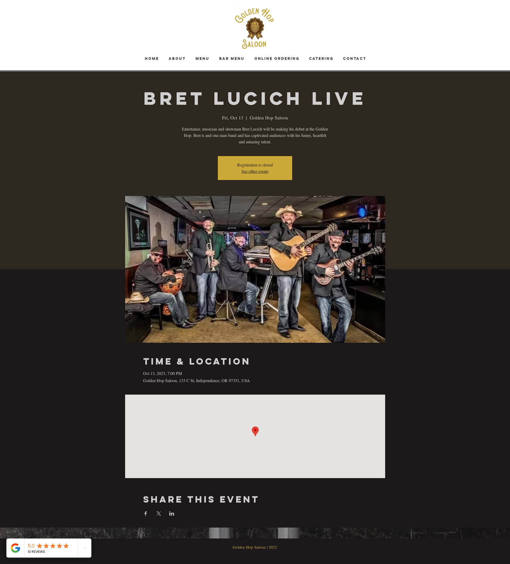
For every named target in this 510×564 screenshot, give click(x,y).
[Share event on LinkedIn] (171, 513)
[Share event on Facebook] (145, 513)
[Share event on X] (158, 513)
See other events (255, 171)
